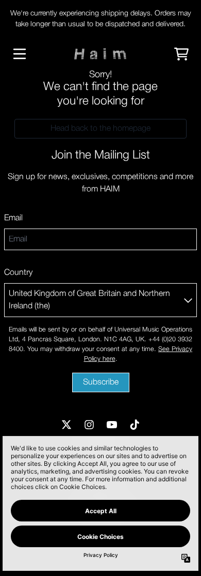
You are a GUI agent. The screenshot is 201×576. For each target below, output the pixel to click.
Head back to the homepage (100, 128)
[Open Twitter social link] (66, 424)
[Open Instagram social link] (89, 424)
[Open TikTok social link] (134, 424)
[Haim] (100, 53)
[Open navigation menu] (19, 54)
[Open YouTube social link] (111, 424)
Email (13, 218)
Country (18, 272)
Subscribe (101, 382)
